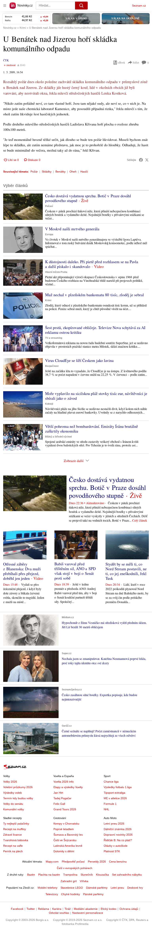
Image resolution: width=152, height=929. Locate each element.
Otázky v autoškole (115, 845)
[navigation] (5, 5)
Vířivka (84, 881)
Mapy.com (52, 861)
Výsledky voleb (12, 792)
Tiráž (68, 908)
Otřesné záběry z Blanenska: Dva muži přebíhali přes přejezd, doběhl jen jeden (22, 571)
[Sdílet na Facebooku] (141, 160)
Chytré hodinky (70, 894)
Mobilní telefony (47, 887)
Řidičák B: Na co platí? (118, 840)
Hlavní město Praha (56, 272)
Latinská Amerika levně (67, 845)
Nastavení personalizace (87, 912)
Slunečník (87, 874)
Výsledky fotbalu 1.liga (118, 787)
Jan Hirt (58, 792)
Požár (34, 171)
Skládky (46, 171)
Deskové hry (135, 887)
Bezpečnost (52, 366)
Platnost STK (112, 851)
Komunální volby (13, 809)
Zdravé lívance (12, 834)
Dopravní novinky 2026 (118, 834)
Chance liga (111, 781)
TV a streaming (53, 338)
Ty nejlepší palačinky (16, 823)
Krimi (48, 300)
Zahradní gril (69, 881)
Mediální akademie (86, 908)
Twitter (31, 908)
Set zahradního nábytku (127, 874)
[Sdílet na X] (147, 160)
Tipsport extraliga (114, 792)
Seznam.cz (139, 5)
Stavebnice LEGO (72, 887)
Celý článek (139, 520)
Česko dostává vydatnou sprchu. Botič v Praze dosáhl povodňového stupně (88, 198)
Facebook (17, 908)
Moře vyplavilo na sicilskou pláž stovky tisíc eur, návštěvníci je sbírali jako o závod (96, 396)
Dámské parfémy (96, 887)
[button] (23, 207)
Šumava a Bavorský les (68, 834)
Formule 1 (110, 803)
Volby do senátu (13, 803)
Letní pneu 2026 (114, 823)
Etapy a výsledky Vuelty (68, 787)
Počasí (49, 206)
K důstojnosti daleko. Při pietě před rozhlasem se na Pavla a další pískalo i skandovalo (91, 264)
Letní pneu (117, 887)
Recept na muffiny (14, 829)
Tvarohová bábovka (15, 840)
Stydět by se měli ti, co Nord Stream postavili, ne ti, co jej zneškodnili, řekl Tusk (126, 571)
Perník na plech (13, 851)
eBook (121, 62)
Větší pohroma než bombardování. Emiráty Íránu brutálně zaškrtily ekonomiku (91, 429)
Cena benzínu (118, 861)
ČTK (6, 60)
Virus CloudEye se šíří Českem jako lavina (79, 360)
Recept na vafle (13, 845)
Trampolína (70, 874)
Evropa (49, 234)
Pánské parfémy (93, 894)
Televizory (52, 894)
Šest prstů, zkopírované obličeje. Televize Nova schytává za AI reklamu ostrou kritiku (95, 330)
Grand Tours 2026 (64, 809)
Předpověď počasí (73, 861)
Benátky (60, 171)
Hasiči (84, 171)
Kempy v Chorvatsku (66, 823)
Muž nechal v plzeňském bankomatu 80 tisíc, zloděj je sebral (94, 294)
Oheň (72, 171)
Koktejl (49, 403)
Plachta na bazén (49, 874)
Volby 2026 (10, 781)
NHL (106, 809)
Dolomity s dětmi (63, 851)
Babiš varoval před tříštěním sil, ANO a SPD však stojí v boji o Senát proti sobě (75, 571)
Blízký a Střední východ (58, 436)
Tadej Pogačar (62, 798)
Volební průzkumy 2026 (18, 787)
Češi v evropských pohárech (74, 868)
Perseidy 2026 (97, 861)
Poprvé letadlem (63, 829)
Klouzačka (102, 874)
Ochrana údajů (129, 908)
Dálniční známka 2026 (118, 829)
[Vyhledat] (81, 5)
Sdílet (136, 62)
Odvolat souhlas (59, 912)
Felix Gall (59, 803)
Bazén (31, 874)
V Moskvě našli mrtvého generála (72, 229)
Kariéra (56, 908)
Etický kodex (108, 908)
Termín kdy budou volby (18, 798)
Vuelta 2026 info (63, 781)
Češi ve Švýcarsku (64, 840)
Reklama (43, 908)
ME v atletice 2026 (115, 798)
